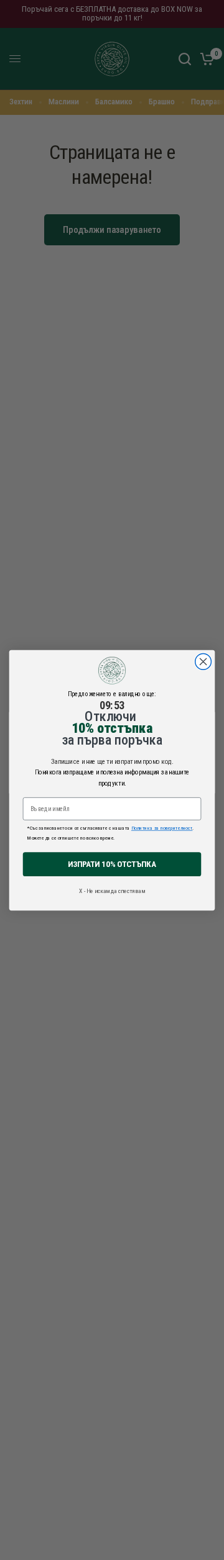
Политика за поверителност (161, 828)
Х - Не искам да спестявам (111, 890)
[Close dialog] (203, 661)
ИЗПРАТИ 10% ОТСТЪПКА (112, 863)
